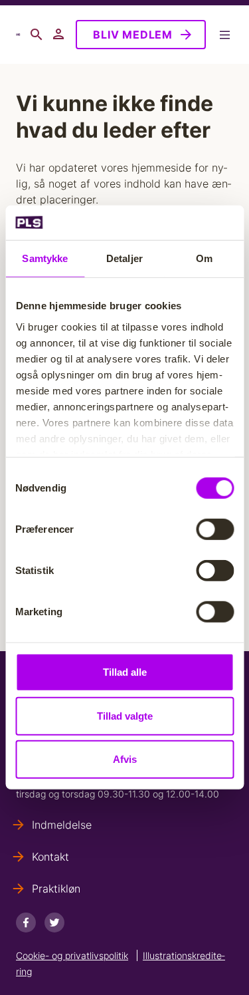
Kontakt (50, 856)
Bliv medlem (133, 34)
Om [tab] (204, 258)
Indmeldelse (62, 824)
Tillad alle (125, 672)
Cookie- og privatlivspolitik (72, 955)
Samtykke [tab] (45, 258)
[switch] (215, 529)
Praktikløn (56, 888)
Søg (36, 35)
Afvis (125, 759)
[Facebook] (26, 922)
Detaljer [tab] (124, 258)
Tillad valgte (125, 716)
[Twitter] (54, 922)
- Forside (18, 34)
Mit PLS (59, 35)
